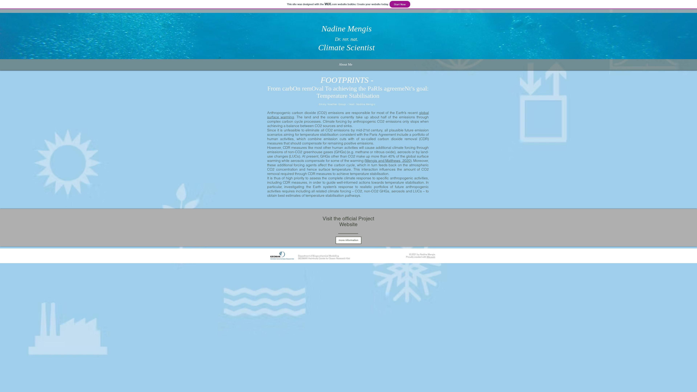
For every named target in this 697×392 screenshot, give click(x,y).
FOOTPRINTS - (348, 80)
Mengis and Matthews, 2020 (388, 160)
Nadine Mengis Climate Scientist (346, 38)
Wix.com (431, 257)
